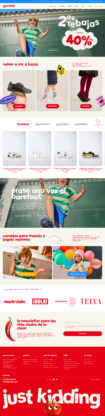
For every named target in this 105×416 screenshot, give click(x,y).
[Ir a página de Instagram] (50, 379)
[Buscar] (95, 6)
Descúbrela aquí (52, 50)
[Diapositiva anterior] (38, 1)
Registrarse (82, 333)
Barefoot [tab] (23, 124)
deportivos (52, 106)
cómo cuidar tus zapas (77, 274)
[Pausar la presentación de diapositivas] (103, 55)
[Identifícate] (98, 6)
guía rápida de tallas (27, 274)
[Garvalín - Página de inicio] (9, 6)
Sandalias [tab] (81, 124)
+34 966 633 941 (9, 379)
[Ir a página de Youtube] (54, 379)
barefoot (85, 106)
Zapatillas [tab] (62, 124)
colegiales (19, 106)
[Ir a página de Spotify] (57, 379)
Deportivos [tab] (42, 124)
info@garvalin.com (10, 382)
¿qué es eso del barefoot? (23, 216)
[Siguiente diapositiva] (65, 1)
